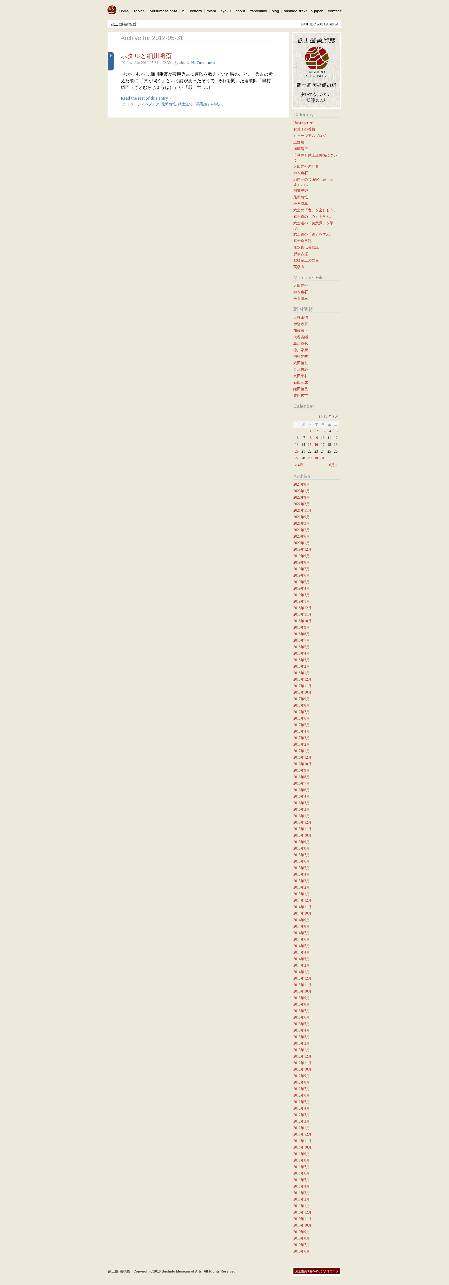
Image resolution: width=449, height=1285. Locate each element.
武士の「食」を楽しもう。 (315, 210)
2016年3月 (301, 803)
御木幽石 (300, 173)
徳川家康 (300, 350)
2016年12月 (302, 757)
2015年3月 (301, 881)
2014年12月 (302, 900)
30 (316, 458)
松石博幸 (300, 203)
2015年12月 (302, 822)
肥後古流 (300, 254)
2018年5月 (301, 647)
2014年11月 (302, 907)
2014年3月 (301, 959)
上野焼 (298, 142)
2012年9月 (301, 1076)
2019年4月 (301, 588)
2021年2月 (301, 530)
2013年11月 (302, 985)
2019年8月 (301, 562)
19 (336, 444)
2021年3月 (301, 523)
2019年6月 (301, 575)
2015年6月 (301, 861)
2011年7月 (301, 1167)
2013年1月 (301, 1050)
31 (323, 458)
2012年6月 (301, 1095)
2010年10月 (302, 1225)
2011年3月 (301, 1193)
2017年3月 (301, 738)
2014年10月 (302, 913)
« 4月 (299, 465)
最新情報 (168, 104)
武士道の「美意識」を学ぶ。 (201, 104)
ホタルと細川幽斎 (146, 55)
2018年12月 (302, 608)
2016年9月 (301, 770)
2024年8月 (301, 484)
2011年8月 (301, 1160)
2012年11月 (302, 1063)
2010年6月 (301, 1251)
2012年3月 (301, 1115)
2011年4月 (301, 1186)
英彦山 (298, 267)
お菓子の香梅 (304, 129)
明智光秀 (300, 190)
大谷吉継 (300, 337)
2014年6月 (301, 939)
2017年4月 (301, 731)
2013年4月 (301, 1030)
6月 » (333, 465)
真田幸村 (300, 376)
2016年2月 (301, 809)
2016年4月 (301, 796)
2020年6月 (301, 536)
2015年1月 (301, 894)
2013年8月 (301, 1004)
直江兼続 (300, 369)
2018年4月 (301, 653)
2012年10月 (302, 1069)
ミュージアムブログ (143, 104)
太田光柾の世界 (306, 166)
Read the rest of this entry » (146, 98)
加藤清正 (300, 149)
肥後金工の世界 (306, 260)
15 (310, 444)
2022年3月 (301, 504)
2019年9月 (301, 556)
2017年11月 (302, 686)
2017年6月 (301, 718)
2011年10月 (302, 1147)
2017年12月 (302, 679)
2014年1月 (301, 972)
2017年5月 (301, 725)
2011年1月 (301, 1206)
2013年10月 (302, 991)
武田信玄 (300, 363)
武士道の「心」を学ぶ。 (313, 216)
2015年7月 (301, 855)
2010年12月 (302, 1212)
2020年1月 (301, 543)
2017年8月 (301, 705)
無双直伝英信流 (306, 247)
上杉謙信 (300, 317)
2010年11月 (302, 1219)
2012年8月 (301, 1082)
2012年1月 (301, 1128)
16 (316, 444)
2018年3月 (301, 660)
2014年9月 (301, 920)
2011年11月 (302, 1141)
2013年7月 (301, 1011)
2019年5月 (301, 582)
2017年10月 (302, 692)
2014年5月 (301, 946)
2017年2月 (301, 744)
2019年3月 (301, 595)
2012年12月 (302, 1056)
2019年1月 (301, 601)
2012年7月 (301, 1089)
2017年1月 (301, 751)
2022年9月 (301, 497)
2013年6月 (301, 1017)
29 (310, 458)
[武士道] (112, 16)
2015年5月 (301, 868)
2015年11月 (302, 829)
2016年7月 (301, 783)
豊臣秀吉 (300, 395)
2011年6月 (301, 1173)
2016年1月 (301, 816)
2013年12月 (302, 978)
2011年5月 (301, 1180)
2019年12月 (302, 549)
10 (323, 438)
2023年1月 (301, 491)
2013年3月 (301, 1037)
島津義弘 (300, 343)
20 (297, 451)
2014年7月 (301, 933)
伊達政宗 (300, 324)
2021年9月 (301, 517)
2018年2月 (301, 666)
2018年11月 (302, 614)
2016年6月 (301, 790)
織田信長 (300, 389)
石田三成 (300, 382)
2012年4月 (301, 1108)
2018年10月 (302, 621)
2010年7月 (301, 1245)
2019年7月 (301, 569)
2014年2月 (301, 965)
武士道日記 (302, 241)
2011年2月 (301, 1199)
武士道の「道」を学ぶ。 (313, 234)
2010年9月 (301, 1232)
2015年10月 (302, 835)
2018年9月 (301, 627)
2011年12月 (302, 1134)
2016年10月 (302, 764)
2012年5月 (301, 1102)
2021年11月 (302, 510)
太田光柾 (300, 285)
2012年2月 (301, 1121)
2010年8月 (301, 1238)
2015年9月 (301, 842)
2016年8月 (301, 777)
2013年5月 (301, 1024)
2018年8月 (301, 634)
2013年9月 (301, 998)
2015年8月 (301, 848)
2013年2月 (301, 1043)
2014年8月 (301, 926)
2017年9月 (301, 699)
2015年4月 (301, 874)
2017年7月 (301, 712)
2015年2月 (301, 887)
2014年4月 (301, 952)
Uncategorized (303, 123)
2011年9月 (301, 1154)
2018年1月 (301, 673)
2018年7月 (301, 640)
